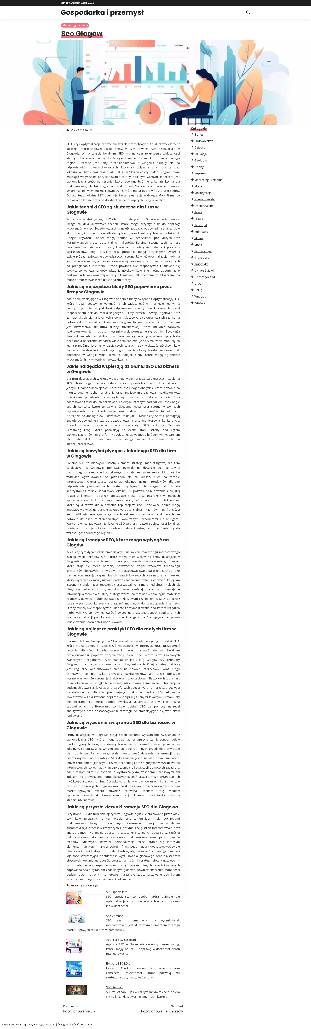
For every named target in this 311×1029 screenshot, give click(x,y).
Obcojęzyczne (203, 206)
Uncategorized (204, 277)
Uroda (198, 283)
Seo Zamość (114, 916)
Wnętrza (200, 296)
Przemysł (200, 225)
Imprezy (200, 173)
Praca (198, 212)
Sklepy (198, 238)
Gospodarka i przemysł (102, 12)
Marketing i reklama (75, 25)
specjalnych (139, 688)
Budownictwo (203, 141)
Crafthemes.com (83, 1024)
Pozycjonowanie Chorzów (162, 1011)
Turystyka (201, 264)
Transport (201, 257)
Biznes (198, 134)
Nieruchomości (204, 199)
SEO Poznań (114, 987)
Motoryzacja (203, 193)
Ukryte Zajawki (204, 270)
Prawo (198, 219)
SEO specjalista (116, 892)
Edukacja (200, 154)
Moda (198, 186)
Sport (198, 245)
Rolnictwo (201, 232)
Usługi (198, 290)
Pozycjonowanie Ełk (79, 1011)
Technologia (203, 251)
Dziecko (199, 147)
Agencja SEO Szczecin (121, 940)
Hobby (199, 167)
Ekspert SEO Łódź (118, 963)
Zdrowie (200, 303)
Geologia (200, 160)
